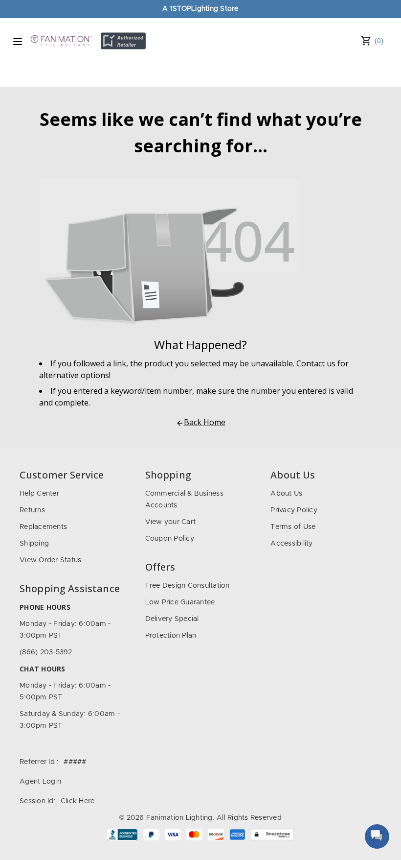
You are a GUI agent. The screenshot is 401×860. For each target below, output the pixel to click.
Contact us (315, 363)
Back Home (204, 422)
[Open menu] (17, 42)
